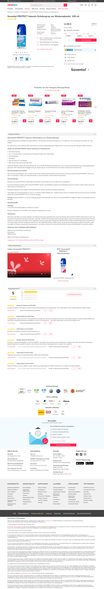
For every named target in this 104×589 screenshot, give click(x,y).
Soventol (53, 32)
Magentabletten (27, 502)
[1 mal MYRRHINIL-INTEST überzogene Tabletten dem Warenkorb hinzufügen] (90, 120)
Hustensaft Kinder (73, 504)
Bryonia (86, 502)
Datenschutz (57, 513)
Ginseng (40, 502)
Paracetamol (10, 498)
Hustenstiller (72, 487)
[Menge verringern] (65, 40)
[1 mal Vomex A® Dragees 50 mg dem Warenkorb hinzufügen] (74, 120)
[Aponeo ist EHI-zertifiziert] (29, 391)
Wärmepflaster (27, 487)
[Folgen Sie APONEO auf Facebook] (77, 454)
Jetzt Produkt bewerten (74, 294)
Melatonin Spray (42, 492)
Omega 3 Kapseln (43, 498)
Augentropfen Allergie (59, 492)
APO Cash (35, 9)
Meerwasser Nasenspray (71, 496)
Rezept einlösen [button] (51, 9)
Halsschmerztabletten (74, 492)
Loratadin (55, 502)
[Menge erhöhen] (72, 40)
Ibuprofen (10, 496)
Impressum (49, 513)
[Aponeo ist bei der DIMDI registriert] (36, 391)
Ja (45, 310)
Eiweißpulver (41, 490)
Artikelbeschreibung (14, 134)
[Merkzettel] (92, 5)
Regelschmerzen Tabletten (11, 501)
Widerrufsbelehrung (23, 513)
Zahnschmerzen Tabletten (11, 504)
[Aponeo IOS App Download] (80, 463)
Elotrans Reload (42, 487)
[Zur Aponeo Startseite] (12, 5)
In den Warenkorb (86, 40)
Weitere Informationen (14, 245)
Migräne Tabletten (12, 490)
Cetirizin (55, 497)
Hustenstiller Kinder (73, 502)
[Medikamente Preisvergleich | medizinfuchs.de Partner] (65, 391)
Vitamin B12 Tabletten (44, 496)
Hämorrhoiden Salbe (28, 497)
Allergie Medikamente (59, 487)
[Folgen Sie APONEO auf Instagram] (85, 454)
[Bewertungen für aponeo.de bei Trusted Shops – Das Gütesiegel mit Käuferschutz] (21, 391)
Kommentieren (11, 310)
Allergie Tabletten (58, 490)
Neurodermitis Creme (89, 490)
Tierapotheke (19, 9)
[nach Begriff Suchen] (65, 5)
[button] (27, 9)
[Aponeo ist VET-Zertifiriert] (43, 391)
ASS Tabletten (11, 492)
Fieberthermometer (89, 487)
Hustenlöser (71, 490)
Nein (51, 310)
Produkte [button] (10, 9)
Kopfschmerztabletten (13, 487)
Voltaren (25, 495)
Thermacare (26, 493)
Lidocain (25, 504)
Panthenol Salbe (88, 500)
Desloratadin (56, 504)
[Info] (95, 50)
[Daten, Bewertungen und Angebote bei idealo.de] (58, 391)
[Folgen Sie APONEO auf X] (81, 454)
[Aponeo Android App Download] (89, 463)
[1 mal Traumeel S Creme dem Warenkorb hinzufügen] (57, 120)
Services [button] (42, 9)
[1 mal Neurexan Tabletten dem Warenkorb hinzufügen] (41, 120)
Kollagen (40, 494)
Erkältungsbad (72, 494)
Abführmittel (26, 499)
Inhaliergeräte (72, 499)
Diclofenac (10, 494)
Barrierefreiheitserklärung (84, 513)
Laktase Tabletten (43, 500)
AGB (14, 513)
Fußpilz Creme (88, 496)
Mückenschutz (87, 498)
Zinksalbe (86, 492)
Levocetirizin (56, 499)
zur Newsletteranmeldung (63, 445)
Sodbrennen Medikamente (26, 490)
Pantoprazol (87, 494)
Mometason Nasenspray (56, 494)
